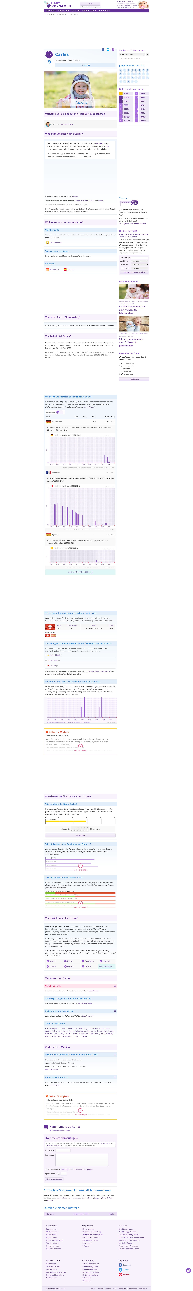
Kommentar (49, 1155)
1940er (143, 97)
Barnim (84, 1198)
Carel (75, 1028)
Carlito (100, 200)
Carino (95, 1028)
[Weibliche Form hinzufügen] (115, 986)
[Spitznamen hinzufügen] (115, 1011)
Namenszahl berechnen (55, 1275)
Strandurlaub (126, 371)
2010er (127, 101)
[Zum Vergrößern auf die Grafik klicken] (80, 710)
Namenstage (51, 1264)
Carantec (62, 1028)
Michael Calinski (67, 124)
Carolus (78, 200)
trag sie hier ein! (93, 991)
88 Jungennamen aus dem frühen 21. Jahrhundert (131, 342)
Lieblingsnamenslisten (90, 1272)
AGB (114, 1289)
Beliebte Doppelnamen (127, 1232)
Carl (107, 146)
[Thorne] (128, 206)
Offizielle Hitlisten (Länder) (129, 1235)
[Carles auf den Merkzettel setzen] (113, 50)
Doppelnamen (51, 1237)
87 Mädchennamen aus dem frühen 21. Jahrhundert (132, 310)
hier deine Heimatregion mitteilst (99, 671)
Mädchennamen (52, 1232)
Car (46, 1028)
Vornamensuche (52, 1243)
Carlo (66, 1031)
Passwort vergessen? (94, 7)
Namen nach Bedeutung (91, 1232)
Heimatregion (124, 268)
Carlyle (96, 1031)
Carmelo (111, 1031)
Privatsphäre (133, 1289)
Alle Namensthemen (90, 1240)
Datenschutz (122, 1289)
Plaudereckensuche (89, 1269)
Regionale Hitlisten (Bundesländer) (132, 1237)
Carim (90, 1028)
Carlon (71, 1031)
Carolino (84, 200)
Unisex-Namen (51, 1235)
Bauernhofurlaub (127, 363)
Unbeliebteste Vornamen (128, 1246)
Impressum (143, 1289)
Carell (80, 1028)
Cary (76, 1036)
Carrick (96, 1034)
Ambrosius (70, 1198)
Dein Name (49, 1150)
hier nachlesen (89, 407)
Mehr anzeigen (105, 966)
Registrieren (83, 7)
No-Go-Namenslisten (90, 1275)
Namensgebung (88, 1229)
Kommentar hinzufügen (61, 1130)
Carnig (67, 1034)
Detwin (111, 1198)
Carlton (90, 1031)
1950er (143, 93)
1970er (127, 117)
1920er (143, 105)
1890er (143, 117)
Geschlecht (124, 261)
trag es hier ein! (55, 1085)
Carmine (48, 1034)
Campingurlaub (127, 366)
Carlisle (48, 1031)
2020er (127, 97)
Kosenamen (86, 1243)
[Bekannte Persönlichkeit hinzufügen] (115, 1055)
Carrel (91, 1034)
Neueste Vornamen (53, 1249)
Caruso (64, 1036)
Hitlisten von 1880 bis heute (129, 1240)
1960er (127, 121)
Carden (69, 1028)
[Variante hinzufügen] (115, 998)
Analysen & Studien (53, 1266)
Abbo (59, 1198)
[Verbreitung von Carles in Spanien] (53, 635)
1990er (127, 109)
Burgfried (97, 1198)
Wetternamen (51, 1278)
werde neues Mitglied (53, 1145)
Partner (100, 1289)
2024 (126, 93)
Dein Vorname (125, 258)
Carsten (109, 1034)
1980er (127, 113)
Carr (86, 1034)
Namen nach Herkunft (54, 1240)
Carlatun (106, 1028)
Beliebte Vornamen (126, 1229)
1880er (143, 121)
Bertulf (90, 1198)
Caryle (84, 1036)
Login (90, 4)
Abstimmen (80, 835)
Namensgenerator (53, 1246)
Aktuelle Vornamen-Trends (129, 1249)
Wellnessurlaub (127, 374)
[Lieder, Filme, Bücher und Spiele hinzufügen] (115, 1077)
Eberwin (50, 1200)
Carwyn (71, 1036)
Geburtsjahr (124, 264)
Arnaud (78, 1198)
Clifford (105, 1198)
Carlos (75, 196)
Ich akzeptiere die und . (70, 1169)
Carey (85, 1028)
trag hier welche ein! (85, 1003)
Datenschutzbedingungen (83, 1169)
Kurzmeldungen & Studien (56, 1272)
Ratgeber (85, 1246)
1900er (143, 113)
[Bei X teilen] (108, 50)
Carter (47, 1036)
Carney (61, 1034)
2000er (127, 105)
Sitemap (108, 1289)
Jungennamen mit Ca (81, 1214)
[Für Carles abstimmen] (88, 65)
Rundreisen (125, 369)
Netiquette (86, 1281)
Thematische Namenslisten (92, 1235)
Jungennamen (51, 1229)
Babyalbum (86, 1278)
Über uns (93, 1289)
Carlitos (91, 200)
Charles (99, 143)
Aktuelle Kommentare (90, 1264)
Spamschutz (50, 1174)
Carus (59, 1036)
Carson (103, 1034)
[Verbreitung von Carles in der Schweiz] (47, 635)
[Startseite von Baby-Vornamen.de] (57, 7)
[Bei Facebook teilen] (103, 50)
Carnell (55, 1034)
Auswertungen (51, 1269)
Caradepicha (53, 1028)
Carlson (83, 1031)
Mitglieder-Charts (125, 1243)
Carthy (53, 1036)
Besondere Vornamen (90, 1237)
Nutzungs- (65, 1169)
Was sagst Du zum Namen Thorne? (132, 223)
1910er (143, 109)
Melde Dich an (106, 1143)
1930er (143, 101)
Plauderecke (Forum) (90, 1266)
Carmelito (103, 1031)
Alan (64, 1198)
